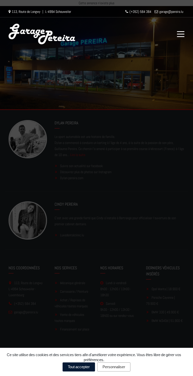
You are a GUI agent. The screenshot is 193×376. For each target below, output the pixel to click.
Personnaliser (114, 367)
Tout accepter (79, 367)
